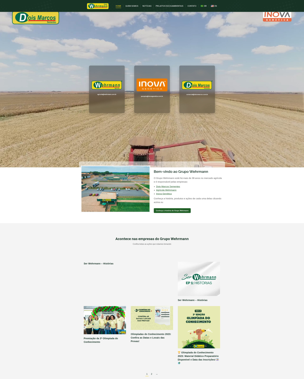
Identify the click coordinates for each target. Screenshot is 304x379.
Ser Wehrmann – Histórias (98, 263)
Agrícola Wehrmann (166, 190)
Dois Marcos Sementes (168, 186)
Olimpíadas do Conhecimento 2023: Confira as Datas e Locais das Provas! (151, 338)
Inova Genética (164, 194)
